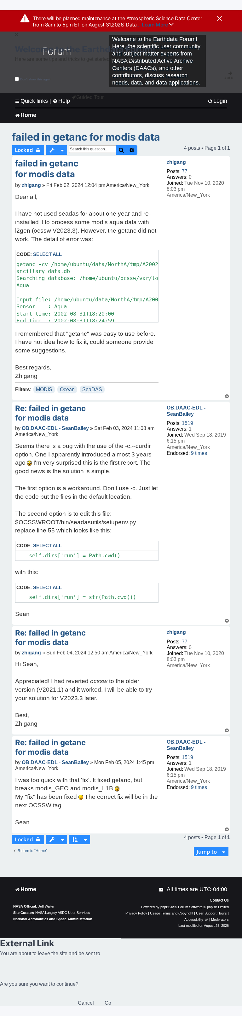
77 (184, 171)
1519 (187, 423)
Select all (47, 254)
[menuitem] (217, 101)
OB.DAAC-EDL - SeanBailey (186, 410)
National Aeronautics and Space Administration (52, 919)
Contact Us (219, 900)
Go (108, 1003)
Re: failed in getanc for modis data (50, 413)
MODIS (44, 389)
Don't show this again (35, 79)
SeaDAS (92, 389)
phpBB (165, 907)
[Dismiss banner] (219, 19)
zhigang (176, 162)
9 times (199, 453)
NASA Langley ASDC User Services (62, 912)
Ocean (67, 389)
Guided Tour (90, 97)
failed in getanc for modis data (86, 137)
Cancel (86, 1003)
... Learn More (152, 24)
